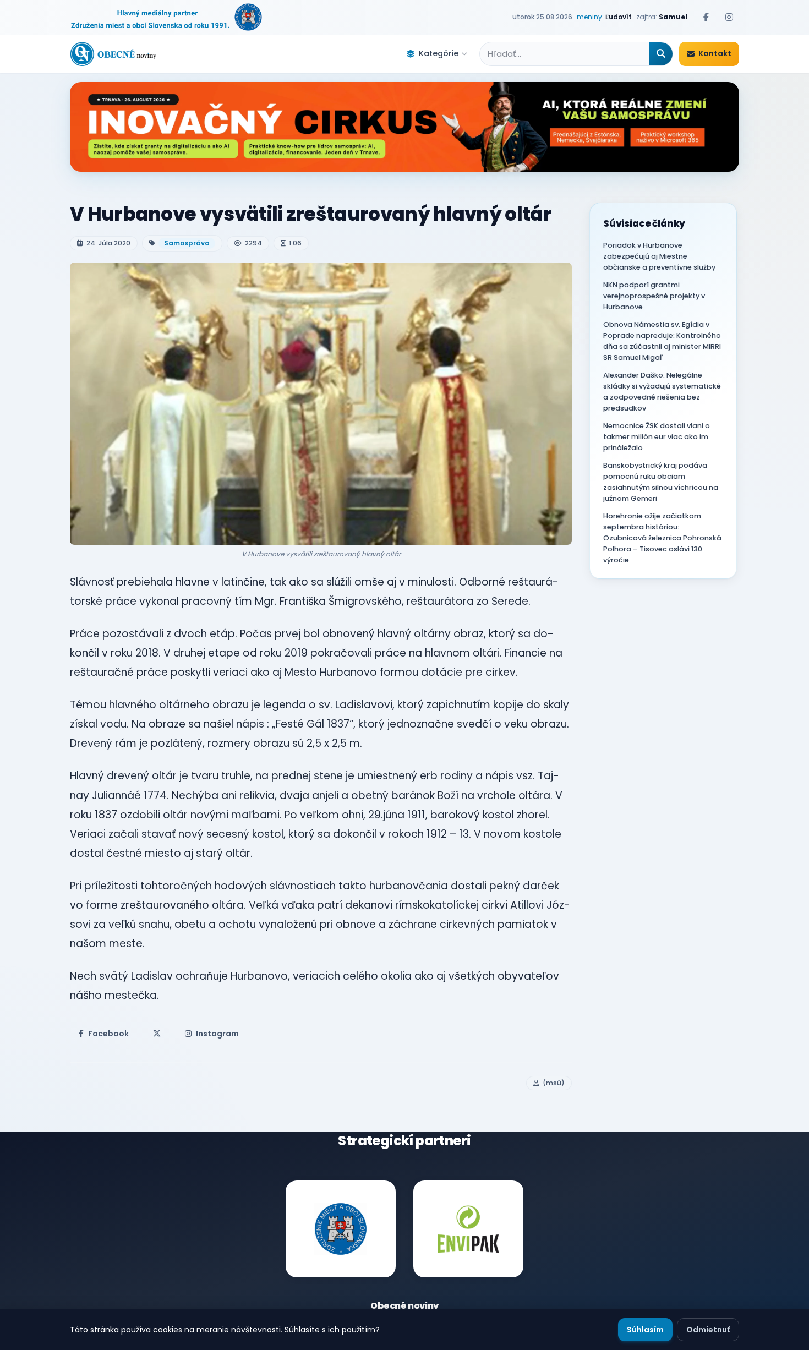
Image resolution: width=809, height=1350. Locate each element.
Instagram (217, 1033)
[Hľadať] (661, 53)
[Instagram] (729, 17)
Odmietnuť (708, 1329)
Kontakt (714, 53)
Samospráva (187, 243)
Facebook (108, 1033)
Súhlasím (645, 1329)
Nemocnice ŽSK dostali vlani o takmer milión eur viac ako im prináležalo (656, 436)
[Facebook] (706, 17)
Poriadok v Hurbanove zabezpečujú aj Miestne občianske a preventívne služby (659, 256)
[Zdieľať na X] (157, 1033)
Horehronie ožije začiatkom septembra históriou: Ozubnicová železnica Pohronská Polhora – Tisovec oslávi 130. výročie (662, 538)
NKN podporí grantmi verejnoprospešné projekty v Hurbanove (654, 295)
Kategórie (438, 53)
